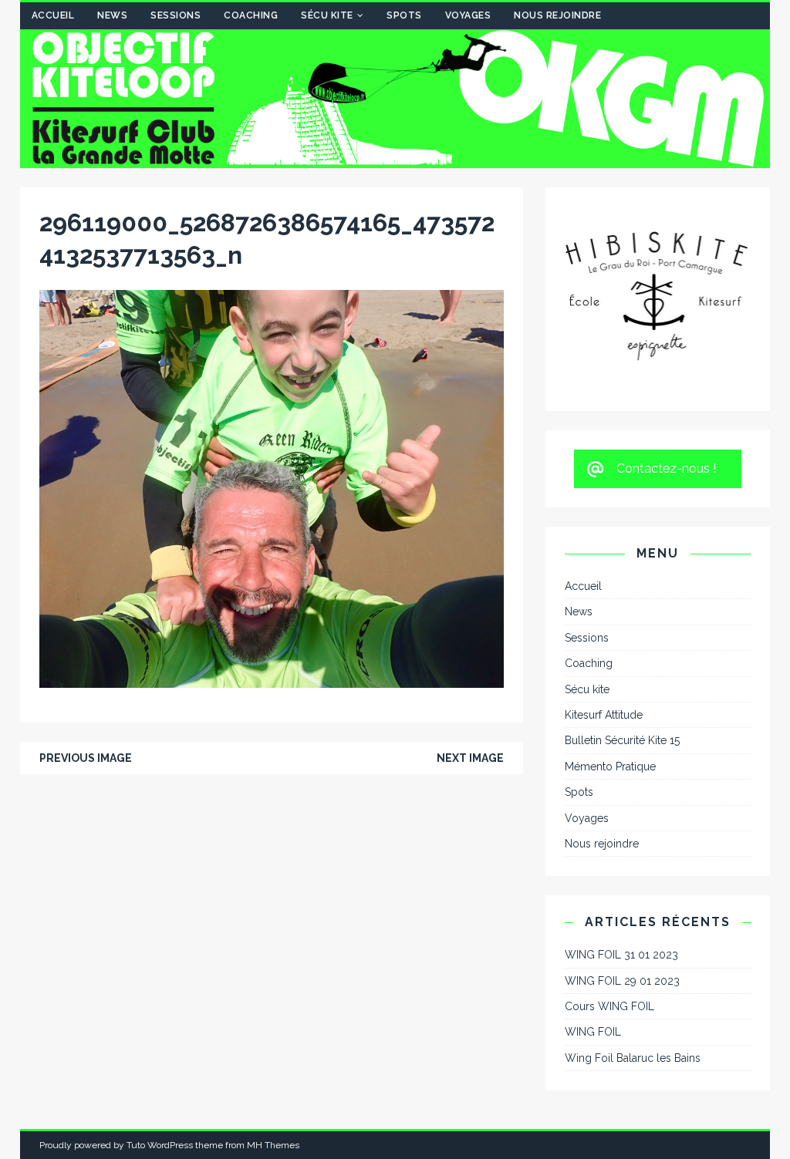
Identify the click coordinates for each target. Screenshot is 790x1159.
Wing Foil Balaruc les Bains (633, 931)
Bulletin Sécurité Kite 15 (622, 614)
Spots (404, 15)
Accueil (53, 15)
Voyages (468, 15)
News (112, 15)
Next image (470, 758)
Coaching (251, 15)
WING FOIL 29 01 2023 (622, 854)
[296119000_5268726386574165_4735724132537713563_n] (271, 679)
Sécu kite (327, 15)
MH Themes (273, 1019)
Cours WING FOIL (609, 880)
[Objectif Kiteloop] (395, 159)
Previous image (85, 758)
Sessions (175, 15)
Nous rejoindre (557, 15)
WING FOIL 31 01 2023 (621, 829)
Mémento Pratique (610, 640)
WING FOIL (593, 906)
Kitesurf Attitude (604, 589)
